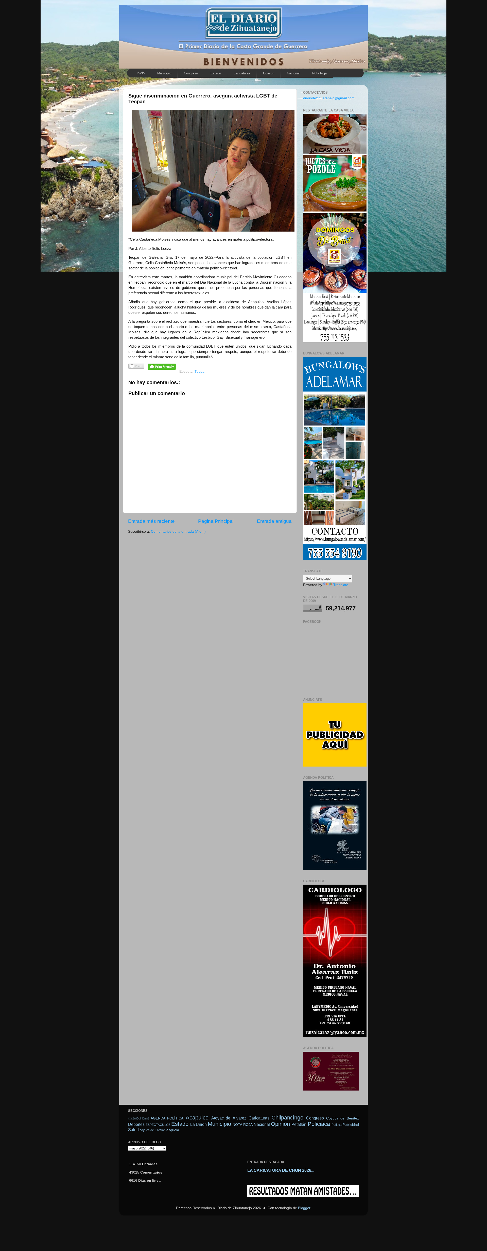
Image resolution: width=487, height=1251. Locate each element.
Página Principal (216, 521)
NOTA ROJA (242, 1125)
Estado (216, 73)
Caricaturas (242, 73)
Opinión (138, 1118)
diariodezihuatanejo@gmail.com (329, 98)
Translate (340, 585)
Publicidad (350, 1125)
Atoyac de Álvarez (228, 1118)
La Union (198, 1124)
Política (337, 1125)
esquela (172, 1130)
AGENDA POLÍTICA (167, 1118)
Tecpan (200, 371)
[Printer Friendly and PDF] (136, 367)
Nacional (293, 73)
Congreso (191, 73)
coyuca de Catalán (153, 1130)
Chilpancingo (287, 1117)
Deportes (136, 1124)
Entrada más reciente (151, 521)
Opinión (268, 73)
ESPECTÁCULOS (158, 1125)
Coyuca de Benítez (342, 1118)
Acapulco (197, 1117)
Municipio (164, 73)
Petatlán (298, 1124)
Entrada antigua (274, 521)
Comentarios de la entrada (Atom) (178, 531)
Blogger (304, 1208)
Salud (133, 1129)
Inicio (141, 73)
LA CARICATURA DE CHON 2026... (280, 1170)
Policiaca (319, 1124)
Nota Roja (319, 73)
